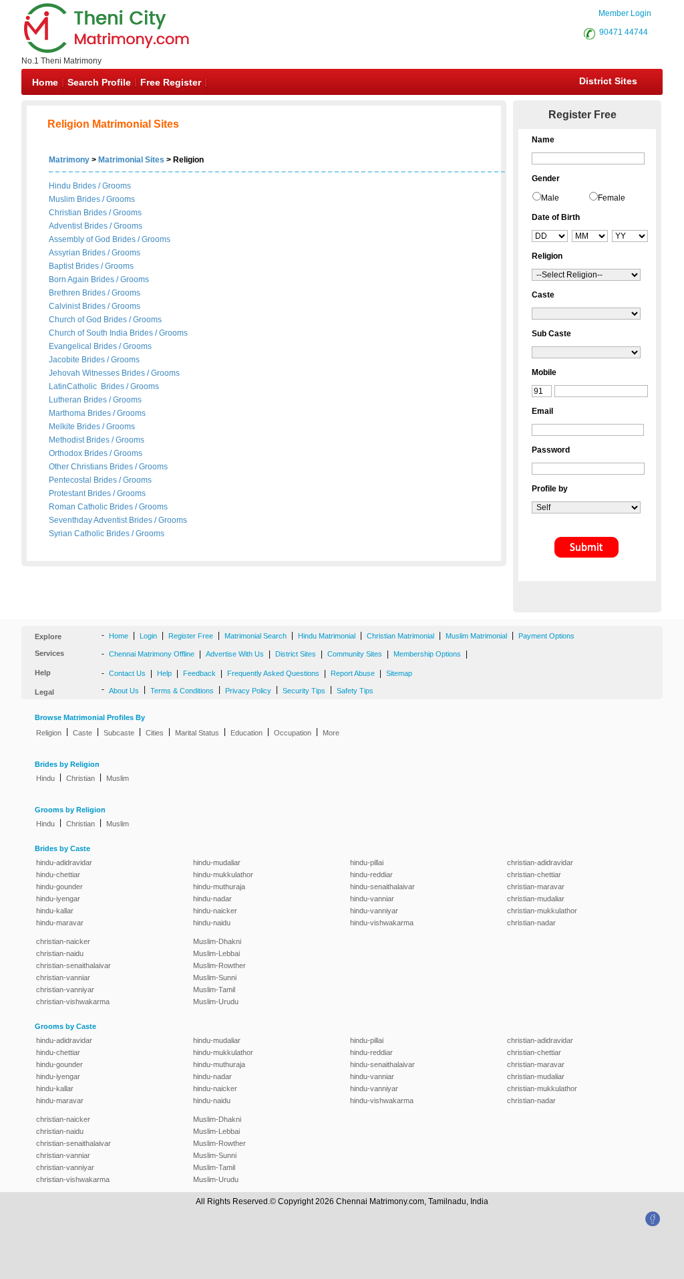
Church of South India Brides (101, 333)
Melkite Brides (74, 426)
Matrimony (69, 159)
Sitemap (399, 673)
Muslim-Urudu (215, 1002)
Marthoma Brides (80, 413)
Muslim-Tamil (214, 989)
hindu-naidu (211, 923)
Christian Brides (78, 212)
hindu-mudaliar (216, 862)
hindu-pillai (366, 862)
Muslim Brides (74, 199)
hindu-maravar (59, 923)
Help (164, 673)
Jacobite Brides (77, 359)
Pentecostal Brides (83, 480)
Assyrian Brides (77, 252)
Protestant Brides (80, 493)
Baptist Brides (74, 266)
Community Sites (354, 654)
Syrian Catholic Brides (89, 533)
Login (148, 636)
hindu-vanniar (372, 899)
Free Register (170, 82)
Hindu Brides (72, 186)
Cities (155, 733)
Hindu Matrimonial (326, 636)
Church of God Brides (88, 319)
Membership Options (427, 654)
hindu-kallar (54, 911)
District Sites (608, 81)
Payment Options (546, 636)
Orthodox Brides (78, 453)
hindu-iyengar (58, 899)
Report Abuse (353, 673)
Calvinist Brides (77, 306)
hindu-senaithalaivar (382, 887)
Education (246, 733)
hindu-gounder (59, 887)
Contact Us (127, 673)
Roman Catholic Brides (91, 506)
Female (611, 198)
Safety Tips (355, 691)
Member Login (624, 13)
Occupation (292, 733)
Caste (82, 733)
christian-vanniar (63, 977)
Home (45, 82)
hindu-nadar (212, 899)
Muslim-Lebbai (216, 953)
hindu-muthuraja (219, 887)
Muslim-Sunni (214, 977)
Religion (48, 733)
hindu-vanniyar (374, 911)
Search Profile (99, 82)
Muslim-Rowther (219, 965)
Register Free (190, 636)
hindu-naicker (215, 911)
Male (550, 198)
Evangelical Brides (83, 346)
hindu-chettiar (58, 874)
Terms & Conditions (182, 691)
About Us (124, 691)
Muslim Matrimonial (476, 636)
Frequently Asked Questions (273, 673)
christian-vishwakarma (73, 1002)
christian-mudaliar (535, 899)
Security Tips (304, 691)
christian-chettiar (534, 874)
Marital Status (197, 733)
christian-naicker (63, 941)
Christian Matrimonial (400, 636)
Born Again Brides (81, 279)
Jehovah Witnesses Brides (97, 373)
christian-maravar (535, 887)
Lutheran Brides (78, 399)
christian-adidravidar (540, 862)
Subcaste (119, 733)
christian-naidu (59, 953)
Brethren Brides (77, 293)
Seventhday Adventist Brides (100, 520)
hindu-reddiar (371, 874)
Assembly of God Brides (92, 239)
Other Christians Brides (91, 466)
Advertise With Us (235, 654)
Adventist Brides (78, 226)
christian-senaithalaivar (73, 965)
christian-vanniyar (65, 989)
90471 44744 (623, 32)
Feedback (199, 673)
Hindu (45, 778)
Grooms (116, 186)
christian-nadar (531, 923)
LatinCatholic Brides (86, 386)
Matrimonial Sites (131, 159)
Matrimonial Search (255, 636)
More (331, 733)
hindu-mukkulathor (223, 874)
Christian (80, 778)
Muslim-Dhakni (217, 941)
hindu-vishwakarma (381, 923)
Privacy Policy (248, 691)
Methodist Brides (79, 440)
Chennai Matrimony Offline (151, 654)
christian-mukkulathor (542, 911)
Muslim (117, 778)
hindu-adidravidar (64, 862)
